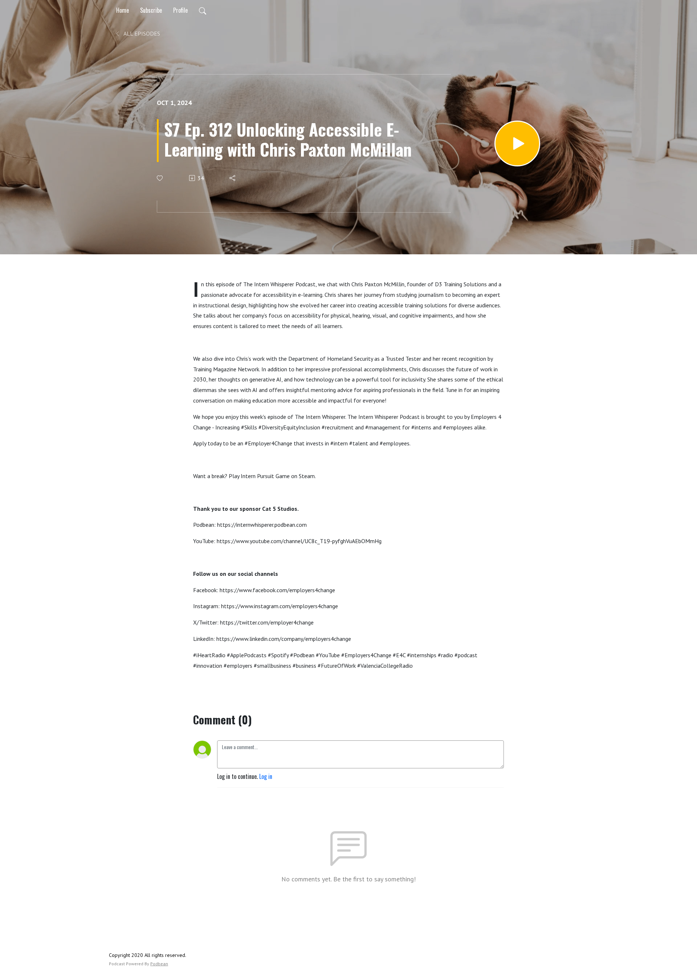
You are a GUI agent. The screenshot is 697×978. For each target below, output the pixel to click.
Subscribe (151, 10)
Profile (180, 10)
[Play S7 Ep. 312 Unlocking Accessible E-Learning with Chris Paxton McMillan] (517, 143)
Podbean (159, 963)
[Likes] (160, 178)
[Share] (233, 178)
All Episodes (141, 33)
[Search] (202, 10)
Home (122, 10)
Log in (265, 776)
